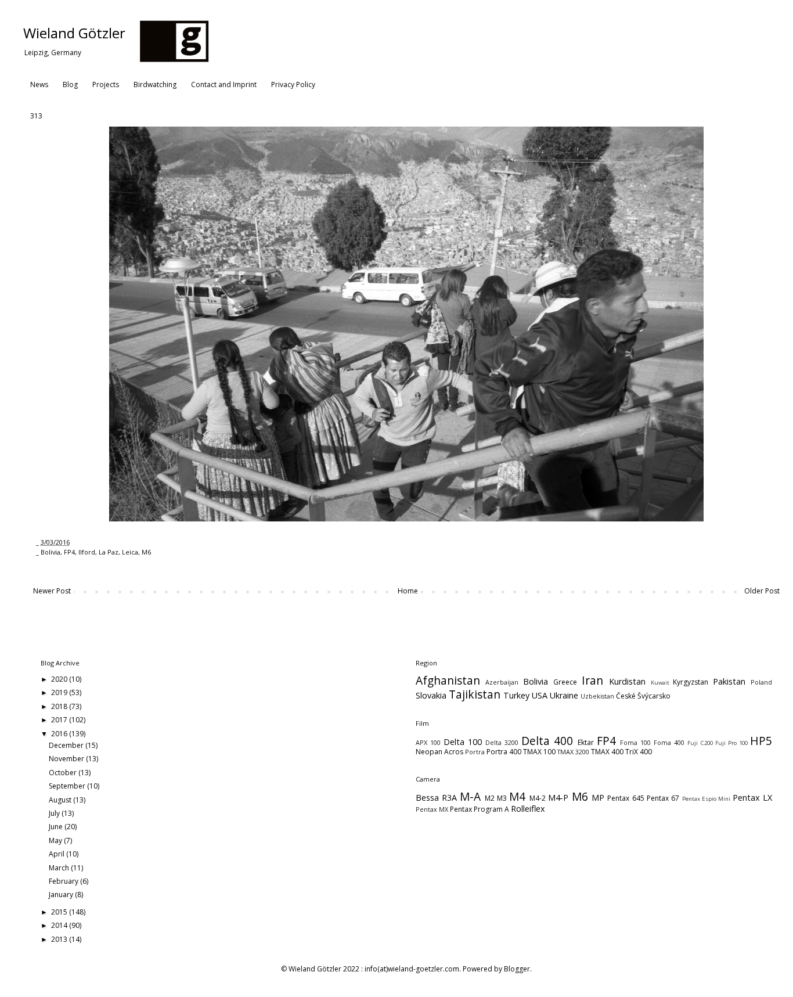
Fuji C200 (699, 743)
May (56, 840)
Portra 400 (503, 752)
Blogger (517, 969)
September (68, 786)
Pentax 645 (625, 798)
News (39, 84)
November (67, 759)
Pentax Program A (479, 809)
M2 (490, 798)
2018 (60, 706)
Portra (475, 751)
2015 (60, 912)
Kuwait (660, 682)
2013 (60, 939)
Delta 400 (547, 740)
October (63, 773)
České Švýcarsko (643, 696)
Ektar (586, 742)
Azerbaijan (501, 682)
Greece (565, 682)
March (60, 868)
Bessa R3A (436, 797)
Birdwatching (155, 84)
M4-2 (537, 798)
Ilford (86, 552)
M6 (146, 552)
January (62, 894)
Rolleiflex (528, 808)
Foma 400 (669, 742)
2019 (60, 692)
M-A (470, 796)
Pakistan (729, 681)
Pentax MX (432, 809)
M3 (502, 798)
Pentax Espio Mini (706, 798)
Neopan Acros (439, 752)
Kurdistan (627, 681)
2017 (60, 720)
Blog (70, 84)
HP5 (761, 740)
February (64, 881)
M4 (517, 796)
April (57, 854)
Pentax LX (752, 797)
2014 (60, 925)
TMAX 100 (539, 752)
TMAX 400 (607, 752)
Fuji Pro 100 (731, 743)
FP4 (69, 552)
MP (598, 797)
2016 (60, 734)
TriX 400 (638, 752)
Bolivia (50, 552)
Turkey (516, 695)
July (55, 813)
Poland (761, 682)
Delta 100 (463, 741)
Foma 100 (635, 742)
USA (539, 695)
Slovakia (431, 695)
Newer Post (52, 591)
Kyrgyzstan (690, 682)
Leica (130, 552)
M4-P (558, 797)
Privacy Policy (293, 84)
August (61, 800)
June (56, 827)
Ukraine (564, 695)
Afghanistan (448, 680)
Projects (105, 84)
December (67, 745)
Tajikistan (474, 694)
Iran (592, 680)
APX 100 (428, 742)
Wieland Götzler (74, 32)
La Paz (108, 552)
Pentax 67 (663, 798)
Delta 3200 (501, 742)
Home (408, 591)
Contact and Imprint (224, 84)
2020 (60, 679)
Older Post (762, 591)
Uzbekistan (597, 696)
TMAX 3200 (573, 751)
